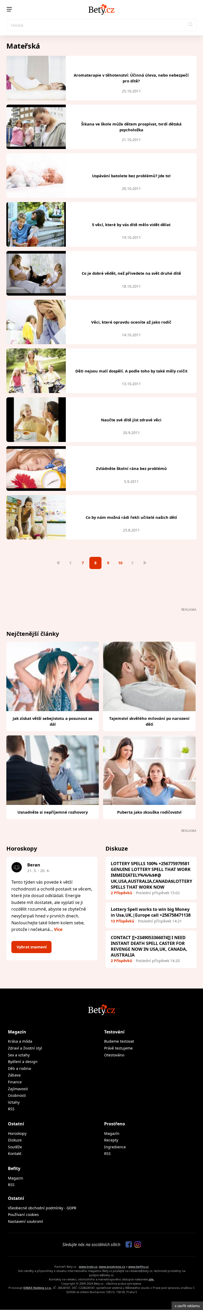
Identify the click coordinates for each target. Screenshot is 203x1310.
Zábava (14, 1075)
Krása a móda (20, 1041)
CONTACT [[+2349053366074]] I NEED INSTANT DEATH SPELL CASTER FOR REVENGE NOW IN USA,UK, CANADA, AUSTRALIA (149, 946)
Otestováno (114, 1054)
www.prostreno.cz (112, 1267)
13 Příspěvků (122, 921)
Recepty (111, 1140)
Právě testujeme (118, 1048)
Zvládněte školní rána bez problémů (131, 468)
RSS (11, 1108)
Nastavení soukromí (25, 1221)
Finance (15, 1081)
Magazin (15, 1178)
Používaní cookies (23, 1214)
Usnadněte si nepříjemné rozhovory (52, 812)
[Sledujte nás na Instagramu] (136, 1244)
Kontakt (14, 1153)
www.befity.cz (138, 1267)
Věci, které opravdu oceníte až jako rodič (131, 322)
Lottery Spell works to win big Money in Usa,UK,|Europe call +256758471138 (151, 912)
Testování (114, 1032)
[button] (190, 25)
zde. (151, 1279)
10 (120, 562)
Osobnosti (17, 1095)
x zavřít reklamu (187, 1305)
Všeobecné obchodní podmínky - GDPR (42, 1207)
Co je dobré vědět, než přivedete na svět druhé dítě (131, 273)
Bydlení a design (23, 1061)
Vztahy (14, 1102)
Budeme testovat (119, 1041)
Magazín (17, 1032)
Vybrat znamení (32, 946)
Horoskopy (17, 1133)
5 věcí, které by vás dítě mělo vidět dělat (131, 224)
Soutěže (15, 1146)
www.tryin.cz (88, 1267)
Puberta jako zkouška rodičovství (149, 812)
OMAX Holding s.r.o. (37, 1288)
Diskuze (15, 1140)
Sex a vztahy (19, 1054)
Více (58, 929)
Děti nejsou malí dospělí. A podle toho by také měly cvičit (131, 371)
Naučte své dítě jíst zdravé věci (131, 419)
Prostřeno (114, 1124)
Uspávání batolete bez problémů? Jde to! (131, 175)
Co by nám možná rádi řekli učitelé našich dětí (131, 517)
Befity (14, 1168)
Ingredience (115, 1146)
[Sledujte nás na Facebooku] (127, 1244)
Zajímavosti (18, 1088)
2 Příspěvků (121, 892)
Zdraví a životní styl (25, 1048)
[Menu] (9, 9)
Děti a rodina (19, 1068)
